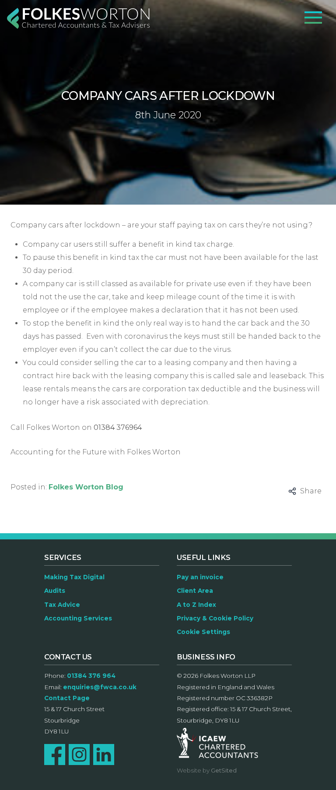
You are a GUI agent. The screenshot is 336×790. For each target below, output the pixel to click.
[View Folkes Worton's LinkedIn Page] (103, 754)
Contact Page (67, 697)
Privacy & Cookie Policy (215, 618)
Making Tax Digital (74, 577)
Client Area (195, 590)
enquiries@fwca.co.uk (99, 687)
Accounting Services (78, 618)
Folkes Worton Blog (86, 487)
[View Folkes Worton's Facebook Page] (54, 754)
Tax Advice (62, 604)
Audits (54, 590)
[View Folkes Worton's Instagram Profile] (79, 754)
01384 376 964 (91, 675)
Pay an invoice (200, 577)
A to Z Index (196, 604)
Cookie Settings (203, 631)
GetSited (224, 770)
